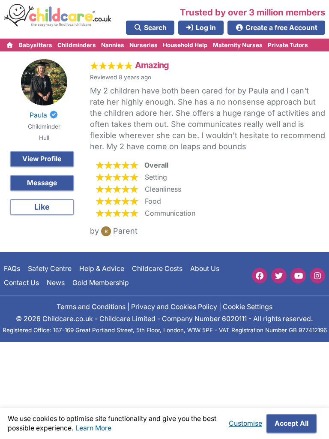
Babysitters (35, 45)
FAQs (12, 269)
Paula (38, 115)
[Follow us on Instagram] (317, 275)
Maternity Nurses (238, 45)
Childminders (76, 45)
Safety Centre (50, 269)
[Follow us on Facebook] (259, 275)
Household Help (185, 45)
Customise (245, 423)
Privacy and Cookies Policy (174, 307)
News (56, 282)
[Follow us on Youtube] (298, 275)
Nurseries (143, 45)
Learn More (93, 428)
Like (42, 206)
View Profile (41, 159)
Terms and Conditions (91, 307)
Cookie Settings (247, 307)
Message (42, 183)
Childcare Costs (157, 269)
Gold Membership (100, 282)
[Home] (10, 45)
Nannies (112, 45)
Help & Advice (101, 269)
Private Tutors (288, 45)
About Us (204, 269)
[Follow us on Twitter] (279, 275)
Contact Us (21, 282)
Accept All (291, 423)
